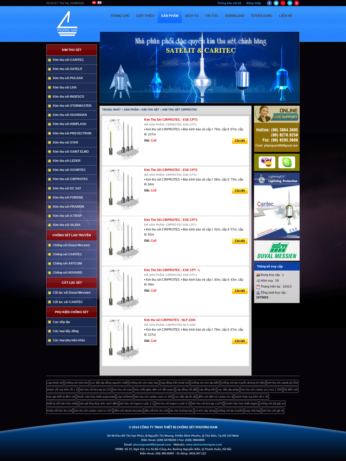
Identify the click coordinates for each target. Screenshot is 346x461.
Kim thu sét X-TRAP (67, 216)
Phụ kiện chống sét (71, 312)
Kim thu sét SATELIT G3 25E (282, 382)
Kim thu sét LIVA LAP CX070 (207, 403)
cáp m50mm (124, 396)
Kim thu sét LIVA (65, 87)
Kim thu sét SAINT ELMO (71, 151)
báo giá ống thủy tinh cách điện (99, 403)
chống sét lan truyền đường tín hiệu (243, 382)
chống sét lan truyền (230, 410)
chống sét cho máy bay (143, 382)
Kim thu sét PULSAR (68, 78)
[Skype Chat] (290, 5)
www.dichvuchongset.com (204, 444)
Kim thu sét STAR (65, 142)
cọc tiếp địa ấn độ (185, 396)
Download (234, 16)
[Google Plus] (283, 5)
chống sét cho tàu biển (205, 382)
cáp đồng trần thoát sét (175, 382)
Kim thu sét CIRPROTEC (70, 179)
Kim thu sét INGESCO (68, 96)
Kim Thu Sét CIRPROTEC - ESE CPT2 (171, 170)
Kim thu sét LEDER (67, 161)
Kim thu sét (71, 50)
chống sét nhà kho (76, 382)
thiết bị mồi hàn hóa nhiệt (62, 403)
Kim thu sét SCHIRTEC (69, 170)
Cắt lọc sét (72, 283)
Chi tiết (240, 141)
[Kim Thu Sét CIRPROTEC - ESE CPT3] (123, 161)
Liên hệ (285, 16)
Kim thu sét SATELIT (67, 69)
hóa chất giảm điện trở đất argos (154, 389)
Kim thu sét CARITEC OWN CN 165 (153, 396)
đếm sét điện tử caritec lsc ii (215, 396)
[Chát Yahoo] (267, 167)
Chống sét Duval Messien (71, 245)
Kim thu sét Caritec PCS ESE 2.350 (261, 389)
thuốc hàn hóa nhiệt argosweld (96, 396)
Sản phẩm (170, 16)
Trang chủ (120, 16)
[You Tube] (297, 5)
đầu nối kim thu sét (156, 410)
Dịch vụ (192, 16)
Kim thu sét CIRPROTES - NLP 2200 (170, 320)
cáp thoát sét (55, 382)
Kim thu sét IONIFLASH (69, 124)
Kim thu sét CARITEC (68, 60)
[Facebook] (269, 5)
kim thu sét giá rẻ (272, 410)
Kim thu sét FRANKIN (68, 206)
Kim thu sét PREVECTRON (72, 133)
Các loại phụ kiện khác (69, 340)
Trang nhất (111, 109)
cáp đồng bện (207, 389)
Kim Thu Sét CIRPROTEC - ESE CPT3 (171, 119)
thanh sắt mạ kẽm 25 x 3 (62, 389)
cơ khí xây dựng (205, 410)
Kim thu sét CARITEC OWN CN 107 (93, 410)
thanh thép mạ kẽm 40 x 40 (251, 396)
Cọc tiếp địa (61, 322)
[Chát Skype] (286, 167)
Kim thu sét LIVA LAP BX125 (95, 389)
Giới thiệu (145, 16)
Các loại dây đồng (66, 331)
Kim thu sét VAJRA (67, 225)
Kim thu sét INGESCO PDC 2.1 (136, 403)
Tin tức (212, 16)
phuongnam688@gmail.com (152, 444)
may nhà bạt (252, 410)
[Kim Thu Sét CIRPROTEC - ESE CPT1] (123, 261)
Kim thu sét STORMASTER (72, 106)
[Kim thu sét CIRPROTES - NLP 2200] (123, 362)
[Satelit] (277, 259)
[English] (100, 3)
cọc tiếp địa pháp (228, 389)
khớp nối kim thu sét (59, 410)
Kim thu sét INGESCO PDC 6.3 (172, 403)
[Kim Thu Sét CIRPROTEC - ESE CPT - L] (123, 312)
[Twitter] (276, 5)
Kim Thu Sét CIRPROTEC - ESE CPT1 (171, 220)
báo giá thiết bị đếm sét (61, 396)
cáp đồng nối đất (186, 389)
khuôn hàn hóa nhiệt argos (241, 403)
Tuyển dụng (262, 16)
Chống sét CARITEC (67, 254)
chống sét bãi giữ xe (272, 403)
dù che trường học (181, 410)
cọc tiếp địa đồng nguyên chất (108, 382)
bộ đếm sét (291, 389)
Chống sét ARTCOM (67, 263)
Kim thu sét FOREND (68, 197)
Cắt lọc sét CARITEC (68, 302)
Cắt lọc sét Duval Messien (71, 292)
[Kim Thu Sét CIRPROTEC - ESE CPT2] (123, 212)
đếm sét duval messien (128, 410)
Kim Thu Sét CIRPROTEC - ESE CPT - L (172, 270)
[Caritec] (277, 237)
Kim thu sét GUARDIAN (70, 115)
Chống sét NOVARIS (67, 272)
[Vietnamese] (91, 3)
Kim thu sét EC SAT (67, 188)
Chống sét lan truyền (71, 235)
